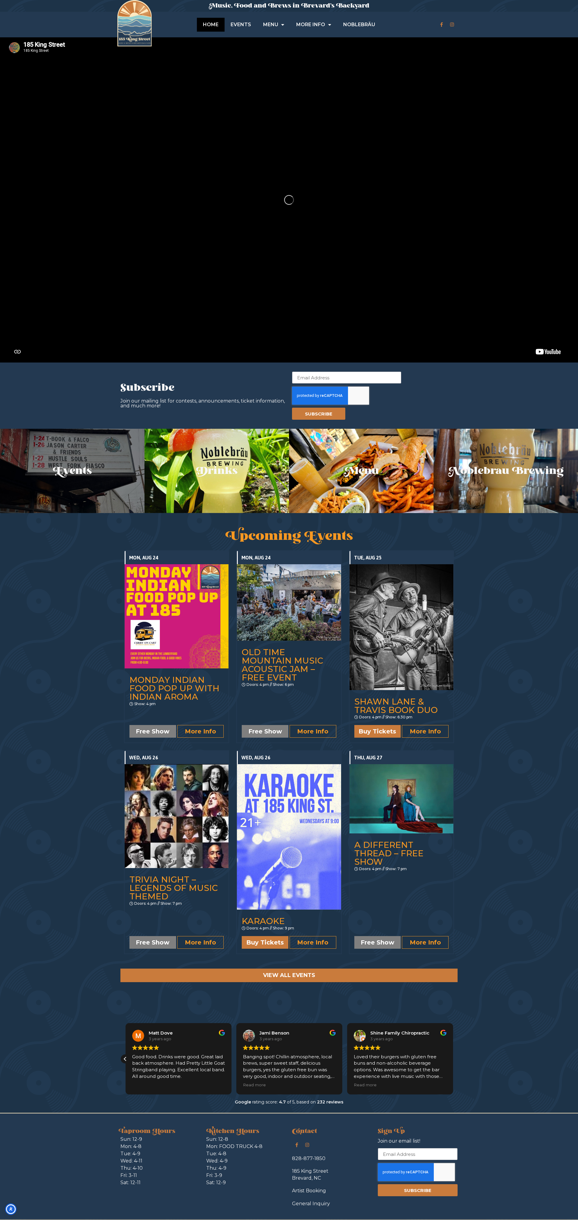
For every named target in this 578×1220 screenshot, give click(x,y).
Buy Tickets (377, 731)
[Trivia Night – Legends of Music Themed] (176, 816)
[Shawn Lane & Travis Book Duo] (401, 627)
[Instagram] (451, 24)
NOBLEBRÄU (359, 24)
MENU (270, 24)
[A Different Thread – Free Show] (401, 798)
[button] (125, 1058)
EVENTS (241, 24)
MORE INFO (310, 24)
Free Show (152, 731)
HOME (211, 24)
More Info (200, 731)
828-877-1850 (308, 1158)
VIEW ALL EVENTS (289, 975)
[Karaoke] (289, 837)
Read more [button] (254, 1084)
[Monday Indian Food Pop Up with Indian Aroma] (176, 616)
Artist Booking (309, 1191)
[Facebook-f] (441, 24)
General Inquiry (311, 1203)
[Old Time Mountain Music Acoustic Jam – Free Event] (289, 602)
